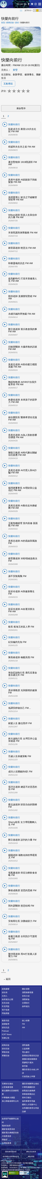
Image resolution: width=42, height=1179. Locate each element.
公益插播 (26, 1049)
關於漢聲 (26, 989)
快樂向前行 (25, 23)
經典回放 (25, 4)
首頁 (3, 23)
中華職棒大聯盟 (8, 1098)
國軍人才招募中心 (29, 1105)
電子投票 (5, 1010)
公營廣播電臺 (7, 1087)
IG (35, 4)
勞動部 (4, 1140)
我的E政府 (6, 1126)
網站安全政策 (31, 1152)
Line (32, 4)
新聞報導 (5, 1024)
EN (18, 4)
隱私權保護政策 (11, 1152)
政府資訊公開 (7, 999)
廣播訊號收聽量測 (29, 1059)
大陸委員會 (6, 1136)
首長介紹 (26, 996)
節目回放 (5, 1049)
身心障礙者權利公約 (10, 1101)
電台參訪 (26, 1052)
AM (23, 1027)
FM (23, 1024)
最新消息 (5, 1021)
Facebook (28, 4)
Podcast (5, 1031)
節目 (17, 23)
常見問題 (5, 1006)
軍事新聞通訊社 (28, 1094)
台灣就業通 (6, 1143)
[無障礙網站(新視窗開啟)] (14, 1173)
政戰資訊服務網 (28, 1091)
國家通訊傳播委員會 (10, 1133)
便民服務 (26, 1045)
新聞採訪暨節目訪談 (30, 1056)
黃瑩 (15, 70)
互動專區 (8, 83)
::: (21, 10)
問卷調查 (5, 1013)
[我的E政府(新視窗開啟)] (5, 1174)
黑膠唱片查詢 (27, 1063)
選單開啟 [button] (39, 4)
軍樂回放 (5, 1056)
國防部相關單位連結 (30, 1084)
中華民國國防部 (28, 1087)
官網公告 (5, 1038)
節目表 (4, 992)
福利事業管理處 (28, 1101)
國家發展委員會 (8, 1129)
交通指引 (26, 1003)
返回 (8, 979)
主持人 (4, 996)
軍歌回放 (5, 1052)
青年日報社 (26, 1098)
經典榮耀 (5, 989)
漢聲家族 (26, 999)
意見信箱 (5, 1003)
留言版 (25, 1066)
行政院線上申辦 (28, 1076)
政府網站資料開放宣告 (11, 1156)
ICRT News (7, 1034)
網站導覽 (31, 1156)
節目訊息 (5, 1027)
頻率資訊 (26, 1006)
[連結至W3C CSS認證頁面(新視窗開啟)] (24, 1173)
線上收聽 (21, 4)
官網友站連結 (7, 1084)
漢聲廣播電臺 (3, 4)
